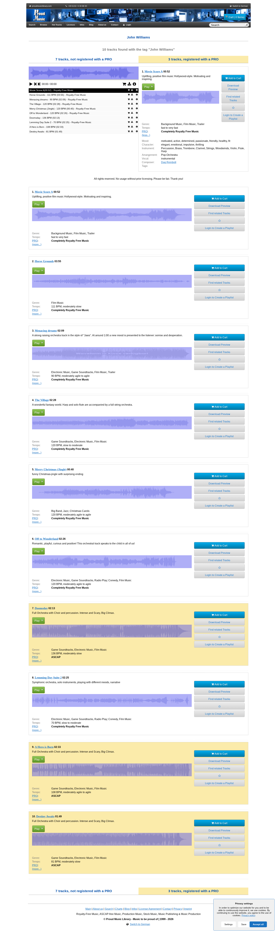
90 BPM (55, 376)
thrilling (200, 144)
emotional (176, 144)
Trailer (200, 124)
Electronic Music (60, 372)
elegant (165, 144)
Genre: (146, 124)
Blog (91, 25)
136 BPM (56, 653)
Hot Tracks (57, 25)
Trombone (189, 148)
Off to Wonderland (46, 538)
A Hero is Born (44, 747)
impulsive (188, 144)
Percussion (167, 148)
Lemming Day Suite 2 (48, 677)
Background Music (171, 124)
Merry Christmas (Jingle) (51, 469)
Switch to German (240, 6)
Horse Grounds (44, 261)
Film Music (190, 124)
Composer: (148, 162)
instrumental (168, 158)
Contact (114, 25)
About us (102, 25)
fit (229, 141)
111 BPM (56, 306)
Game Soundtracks (82, 372)
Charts (118, 909)
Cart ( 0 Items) (236, 17)
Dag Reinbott (168, 162)
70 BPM (55, 722)
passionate (202, 141)
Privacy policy (248, 915)
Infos (82, 25)
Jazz (65, 511)
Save (243, 924)
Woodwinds (222, 148)
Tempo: (146, 127)
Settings (228, 924)
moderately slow (72, 306)
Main (88, 909)
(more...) (36, 244)
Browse (43, 25)
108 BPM (56, 792)
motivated (166, 141)
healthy (223, 141)
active (176, 141)
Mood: (145, 141)
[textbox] (227, 25)
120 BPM (56, 445)
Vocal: (145, 158)
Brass (178, 148)
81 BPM (55, 861)
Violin (233, 148)
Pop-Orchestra (169, 155)
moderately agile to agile (76, 376)
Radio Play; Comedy (106, 580)
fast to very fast (169, 127)
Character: (148, 144)
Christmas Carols (79, 511)
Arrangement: (149, 155)
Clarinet (200, 148)
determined (187, 141)
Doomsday (41, 608)
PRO (144, 131)
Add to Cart (234, 78)
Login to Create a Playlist (233, 117)
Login (128, 25)
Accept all (258, 924)
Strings (210, 148)
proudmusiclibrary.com (42, 6)
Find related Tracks (233, 98)
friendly (213, 141)
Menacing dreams (46, 330)
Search (32, 25)
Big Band (56, 511)
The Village (42, 400)
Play (146, 87)
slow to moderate (73, 445)
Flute (241, 148)
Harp (164, 151)
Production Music (132, 914)
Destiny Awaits (45, 816)
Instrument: (148, 148)
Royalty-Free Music (87, 914)
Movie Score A (154, 71)
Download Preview (233, 87)
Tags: (145, 166)
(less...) (146, 135)
